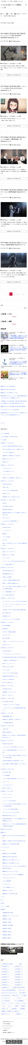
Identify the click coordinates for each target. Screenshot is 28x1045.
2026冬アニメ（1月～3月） (7, 481)
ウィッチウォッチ (7, 530)
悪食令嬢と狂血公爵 (7, 509)
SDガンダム (22, 990)
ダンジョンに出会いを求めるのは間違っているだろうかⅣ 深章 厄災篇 (15, 756)
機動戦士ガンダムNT (7, 890)
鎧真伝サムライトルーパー (9, 458)
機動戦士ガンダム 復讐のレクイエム (9, 392)
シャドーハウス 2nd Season (9, 800)
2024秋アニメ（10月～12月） (8, 598)
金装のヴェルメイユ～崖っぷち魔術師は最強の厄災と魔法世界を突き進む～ (15, 825)
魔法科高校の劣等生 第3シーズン (10, 676)
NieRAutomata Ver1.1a (8, 743)
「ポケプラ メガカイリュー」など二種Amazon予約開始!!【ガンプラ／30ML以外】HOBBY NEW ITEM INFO (18, 363)
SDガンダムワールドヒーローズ (9, 992)
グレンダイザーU (7, 635)
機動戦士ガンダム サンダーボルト (11, 871)
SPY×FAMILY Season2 (15, 41)
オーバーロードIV (7, 797)
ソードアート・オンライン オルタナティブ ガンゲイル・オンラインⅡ (14, 605)
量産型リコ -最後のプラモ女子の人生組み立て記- (14, 840)
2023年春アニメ (5, 971)
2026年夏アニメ (19, 985)
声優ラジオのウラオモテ (8, 666)
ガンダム (21, 1)
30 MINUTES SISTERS (7, 964)
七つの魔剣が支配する (8, 722)
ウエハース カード (5, 847)
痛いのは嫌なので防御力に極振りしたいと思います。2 (14, 765)
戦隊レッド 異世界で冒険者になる (11, 583)
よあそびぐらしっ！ (7, 644)
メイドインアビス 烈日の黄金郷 (10, 809)
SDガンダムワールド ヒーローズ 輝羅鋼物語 (13, 874)
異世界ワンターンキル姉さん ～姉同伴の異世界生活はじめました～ (14, 736)
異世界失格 (5, 628)
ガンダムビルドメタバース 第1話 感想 (10, 409)
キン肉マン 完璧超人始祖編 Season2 (11, 580)
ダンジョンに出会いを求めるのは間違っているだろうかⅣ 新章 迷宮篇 (15, 805)
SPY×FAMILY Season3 (8, 506)
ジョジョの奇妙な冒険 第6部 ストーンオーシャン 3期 (14, 751)
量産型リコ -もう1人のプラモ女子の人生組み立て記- (14, 836)
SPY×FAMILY (12, 63)
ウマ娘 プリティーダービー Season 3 (11, 704)
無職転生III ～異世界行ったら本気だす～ (12, 455)
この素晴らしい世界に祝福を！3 (10, 660)
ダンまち (18, 1003)
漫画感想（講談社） (7, 934)
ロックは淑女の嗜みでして (9, 564)
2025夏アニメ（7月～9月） (7, 524)
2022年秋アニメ (19, 966)
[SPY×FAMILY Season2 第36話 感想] (14, 107)
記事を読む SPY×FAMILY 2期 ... (14, 75)
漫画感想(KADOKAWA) (8, 912)
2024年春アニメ (5, 977)
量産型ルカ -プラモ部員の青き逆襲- (11, 844)
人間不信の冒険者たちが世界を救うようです (13, 760)
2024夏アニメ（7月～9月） (7, 622)
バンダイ (24, 1003)
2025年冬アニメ (5, 979)
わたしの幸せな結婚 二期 (8, 595)
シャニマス (10, 1003)
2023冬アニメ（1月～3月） (7, 740)
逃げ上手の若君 (6, 638)
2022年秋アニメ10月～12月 (7, 769)
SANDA (4, 503)
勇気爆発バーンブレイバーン (9, 692)
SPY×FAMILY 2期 (7, 772)
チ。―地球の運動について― (9, 591)
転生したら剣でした (7, 788)
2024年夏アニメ (19, 974)
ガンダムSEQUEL (6, 1000)
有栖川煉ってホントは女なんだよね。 (11, 496)
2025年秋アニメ (19, 982)
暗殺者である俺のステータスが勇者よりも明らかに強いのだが (15, 513)
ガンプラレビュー (7, 884)
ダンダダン (5, 540)
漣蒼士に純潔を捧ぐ (7, 732)
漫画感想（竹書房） (7, 928)
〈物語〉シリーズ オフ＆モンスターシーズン (13, 641)
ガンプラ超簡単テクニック (9, 887)
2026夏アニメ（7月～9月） (7, 443)
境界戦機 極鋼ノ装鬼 (7, 716)
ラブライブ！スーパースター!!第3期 (11, 619)
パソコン (3, 896)
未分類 (2, 903)
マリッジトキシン (7, 474)
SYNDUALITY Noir (7, 688)
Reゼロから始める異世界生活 (9, 990)
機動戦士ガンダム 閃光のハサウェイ (11, 859)
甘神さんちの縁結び (7, 577)
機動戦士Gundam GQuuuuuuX (8, 389)
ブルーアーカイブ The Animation (10, 673)
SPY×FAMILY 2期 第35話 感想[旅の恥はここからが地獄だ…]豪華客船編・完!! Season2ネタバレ (14, 139)
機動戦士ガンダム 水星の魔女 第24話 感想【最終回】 (13, 406)
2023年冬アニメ (5, 969)
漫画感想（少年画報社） (8, 925)
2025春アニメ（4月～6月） (7, 548)
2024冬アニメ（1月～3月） (7, 685)
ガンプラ (4, 1003)
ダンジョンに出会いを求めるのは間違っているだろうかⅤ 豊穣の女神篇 (15, 587)
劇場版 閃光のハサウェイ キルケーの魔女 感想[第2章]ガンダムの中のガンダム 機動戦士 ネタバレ (14, 397)
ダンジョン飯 (6, 669)
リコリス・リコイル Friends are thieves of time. (14, 561)
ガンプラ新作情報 (5, 433)
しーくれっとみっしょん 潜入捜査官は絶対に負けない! (14, 709)
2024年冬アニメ (5, 974)
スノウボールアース (7, 468)
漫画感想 (15, 1)
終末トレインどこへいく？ (9, 663)
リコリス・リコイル (7, 794)
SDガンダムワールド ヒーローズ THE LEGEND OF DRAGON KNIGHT (14, 867)
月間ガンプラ (5, 1008)
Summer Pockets (7, 527)
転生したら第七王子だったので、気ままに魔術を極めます (15, 544)
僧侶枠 (16, 1006)
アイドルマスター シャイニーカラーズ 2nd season (15, 601)
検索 (2, 305)
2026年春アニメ (5, 987)
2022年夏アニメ (5, 966)
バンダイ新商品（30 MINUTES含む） (10, 436)
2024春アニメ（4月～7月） (7, 647)
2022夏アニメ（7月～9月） (7, 791)
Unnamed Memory (7, 650)
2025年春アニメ (5, 982)
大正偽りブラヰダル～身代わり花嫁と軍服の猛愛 (14, 609)
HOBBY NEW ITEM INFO (19, 987)
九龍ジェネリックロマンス (9, 551)
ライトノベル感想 (5, 906)
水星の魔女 (4, 1)
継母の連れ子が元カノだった (9, 815)
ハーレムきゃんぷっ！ (8, 785)
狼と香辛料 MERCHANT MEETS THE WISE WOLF (14, 657)
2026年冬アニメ (5, 985)
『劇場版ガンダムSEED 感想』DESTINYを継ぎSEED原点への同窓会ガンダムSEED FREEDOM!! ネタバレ (13, 402)
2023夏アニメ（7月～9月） (7, 713)
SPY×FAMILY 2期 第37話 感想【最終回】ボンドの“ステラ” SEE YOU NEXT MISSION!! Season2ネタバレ (13, 35)
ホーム (3, 13)
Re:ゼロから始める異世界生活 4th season (12, 446)
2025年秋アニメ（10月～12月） (8, 500)
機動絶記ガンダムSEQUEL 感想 (10, 893)
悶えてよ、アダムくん (8, 695)
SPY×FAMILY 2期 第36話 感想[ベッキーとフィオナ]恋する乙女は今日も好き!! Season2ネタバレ (14, 88)
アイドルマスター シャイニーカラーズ (12, 654)
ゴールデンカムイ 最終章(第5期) (10, 490)
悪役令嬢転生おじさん (8, 573)
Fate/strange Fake (7, 484)
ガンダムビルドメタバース (9, 877)
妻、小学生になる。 (7, 612)
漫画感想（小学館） (7, 922)
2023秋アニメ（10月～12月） (8, 698)
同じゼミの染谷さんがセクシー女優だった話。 (13, 449)
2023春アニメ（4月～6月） (7, 725)
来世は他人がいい (7, 616)
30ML (20, 964)
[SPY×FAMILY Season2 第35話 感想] (14, 157)
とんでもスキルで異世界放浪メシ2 (11, 521)
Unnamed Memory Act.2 (8, 570)
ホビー (2, 900)
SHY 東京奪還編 (6, 625)
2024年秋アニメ (19, 977)
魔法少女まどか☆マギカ (6, 829)
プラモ (3, 1006)
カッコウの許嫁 (6, 537)
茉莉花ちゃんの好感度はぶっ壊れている (12, 477)
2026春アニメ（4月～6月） (7, 465)
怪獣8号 (4, 533)
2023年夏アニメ (19, 969)
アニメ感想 (10, 1)
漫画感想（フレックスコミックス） (11, 915)
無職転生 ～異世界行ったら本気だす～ (11, 1011)
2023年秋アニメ (5, 63)
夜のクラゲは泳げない (8, 682)
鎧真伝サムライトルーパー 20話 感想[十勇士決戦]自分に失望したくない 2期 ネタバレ (18, 374)
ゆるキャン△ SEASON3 (8, 679)
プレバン (10, 1006)
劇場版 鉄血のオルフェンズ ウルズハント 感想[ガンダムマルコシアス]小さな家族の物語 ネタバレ (14, 413)
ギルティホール (6, 518)
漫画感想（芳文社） (7, 931)
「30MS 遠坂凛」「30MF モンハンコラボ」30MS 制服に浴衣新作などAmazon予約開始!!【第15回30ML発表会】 (18, 337)
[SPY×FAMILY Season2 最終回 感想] (14, 54)
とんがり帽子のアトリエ (8, 471)
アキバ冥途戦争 (6, 775)
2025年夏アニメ (19, 979)
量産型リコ (3, 832)
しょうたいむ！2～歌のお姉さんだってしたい (13, 747)
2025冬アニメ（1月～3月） (7, 567)
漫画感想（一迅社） (7, 919)
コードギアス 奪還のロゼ (8, 452)
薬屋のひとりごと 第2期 (8, 554)
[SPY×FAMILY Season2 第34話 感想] (14, 210)
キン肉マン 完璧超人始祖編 (9, 631)
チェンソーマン (6, 781)
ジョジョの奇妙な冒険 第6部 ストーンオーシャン (14, 778)
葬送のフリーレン (7, 493)
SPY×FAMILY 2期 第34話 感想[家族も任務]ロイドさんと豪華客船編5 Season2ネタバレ (14, 192)
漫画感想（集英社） (7, 938)
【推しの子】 (6, 487)
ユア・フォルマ (6, 558)
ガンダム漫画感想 (7, 881)
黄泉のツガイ (6, 462)
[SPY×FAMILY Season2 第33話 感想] (14, 261)
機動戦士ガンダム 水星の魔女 (8, 386)
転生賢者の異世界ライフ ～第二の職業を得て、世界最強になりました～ (14, 819)
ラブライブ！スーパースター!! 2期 (11, 812)
